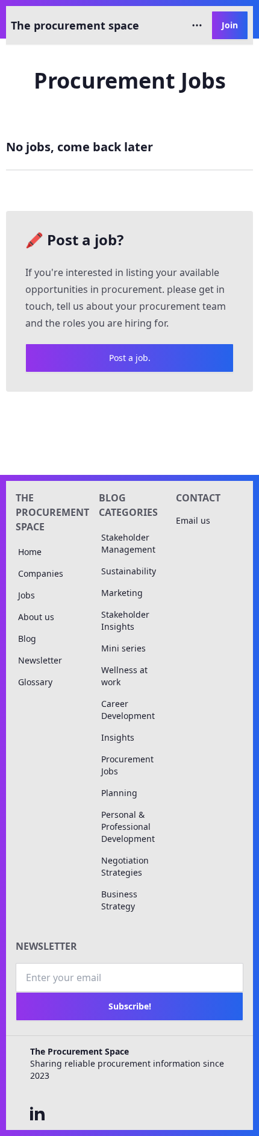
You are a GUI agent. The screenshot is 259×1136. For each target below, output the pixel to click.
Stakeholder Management (128, 543)
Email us (193, 520)
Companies (40, 573)
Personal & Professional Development (128, 826)
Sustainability (128, 571)
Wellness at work (124, 676)
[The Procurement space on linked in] (37, 1113)
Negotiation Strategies (125, 866)
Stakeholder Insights (125, 620)
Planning (119, 793)
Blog (27, 638)
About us (36, 617)
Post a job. (130, 357)
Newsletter (40, 660)
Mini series (123, 648)
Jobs (26, 595)
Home (30, 551)
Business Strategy (119, 900)
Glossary (35, 682)
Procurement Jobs (127, 765)
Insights (117, 737)
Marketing (122, 592)
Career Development (128, 709)
